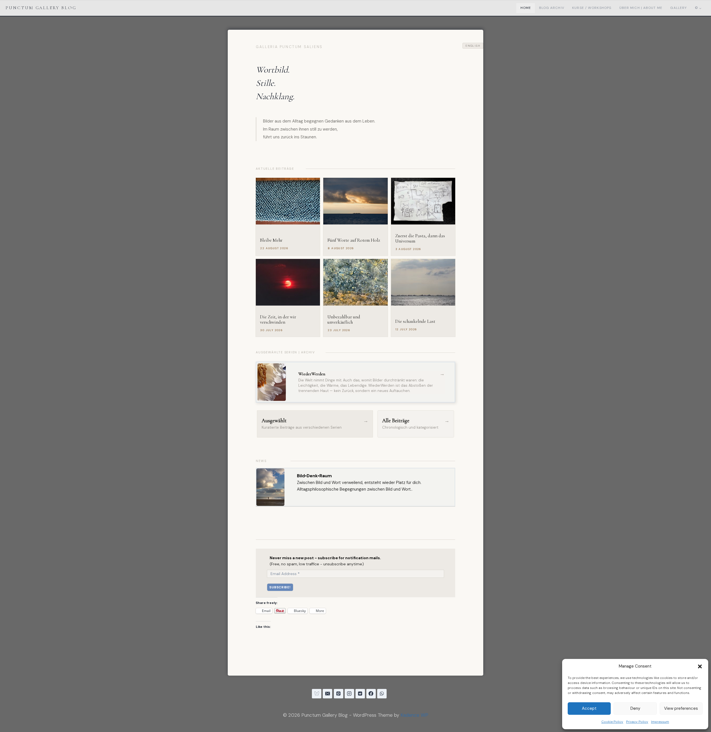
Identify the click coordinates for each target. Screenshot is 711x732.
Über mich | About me (640, 8)
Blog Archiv (551, 8)
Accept (589, 708)
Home (525, 8)
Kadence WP (414, 715)
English (472, 46)
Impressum (660, 721)
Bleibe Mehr (271, 240)
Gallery (678, 8)
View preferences (681, 708)
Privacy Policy (637, 721)
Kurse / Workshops (591, 8)
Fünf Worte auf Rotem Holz (353, 240)
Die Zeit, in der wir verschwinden (278, 319)
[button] (700, 666)
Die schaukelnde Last (415, 321)
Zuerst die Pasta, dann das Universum (420, 238)
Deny (635, 708)
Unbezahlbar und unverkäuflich (343, 319)
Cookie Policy (612, 721)
